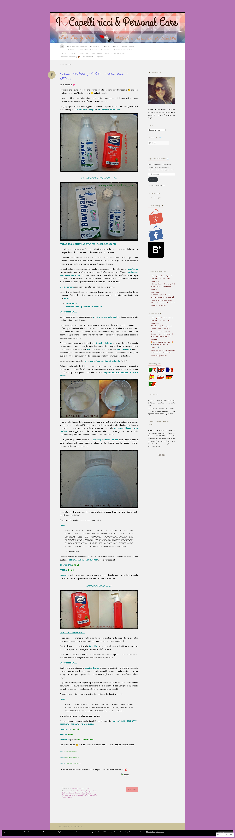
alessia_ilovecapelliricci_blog (73, 763)
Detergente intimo (79, 793)
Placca (64, 797)
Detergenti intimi (84, 788)
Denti (71, 793)
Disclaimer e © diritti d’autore (115, 53)
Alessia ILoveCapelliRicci (71, 751)
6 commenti (132, 789)
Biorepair (89, 791)
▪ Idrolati (116, 46)
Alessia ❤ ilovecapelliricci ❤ (72, 757)
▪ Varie (73, 53)
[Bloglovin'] (156, 257)
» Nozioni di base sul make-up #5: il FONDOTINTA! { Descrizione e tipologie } (163, 286)
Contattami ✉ (97, 53)
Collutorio (75, 788)
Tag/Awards (100, 57)
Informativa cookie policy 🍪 (70, 57)
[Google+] (156, 224)
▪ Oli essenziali (105, 50)
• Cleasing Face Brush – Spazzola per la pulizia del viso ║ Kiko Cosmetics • (162, 320)
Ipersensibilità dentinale (70, 795)
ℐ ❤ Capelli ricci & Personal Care (117, 28)
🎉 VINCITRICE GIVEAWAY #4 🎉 (162, 342)
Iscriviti (152, 180)
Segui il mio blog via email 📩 (159, 158)
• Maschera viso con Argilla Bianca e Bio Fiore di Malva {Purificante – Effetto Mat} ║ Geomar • (163, 352)
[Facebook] (156, 240)
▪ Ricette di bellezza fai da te (122, 50)
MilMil (95, 795)
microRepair (89, 795)
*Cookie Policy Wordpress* (155, 832)
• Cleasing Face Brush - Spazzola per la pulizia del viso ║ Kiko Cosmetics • (162, 278)
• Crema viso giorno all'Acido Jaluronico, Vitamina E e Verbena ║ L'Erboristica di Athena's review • (162, 297)
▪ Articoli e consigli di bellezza (77, 46)
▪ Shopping (64, 53)
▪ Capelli (107, 46)
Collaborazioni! (84, 53)
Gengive (88, 793)
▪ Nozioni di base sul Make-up (87, 50)
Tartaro (69, 797)
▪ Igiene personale (128, 46)
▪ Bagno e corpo (95, 46)
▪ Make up (70, 50)
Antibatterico (81, 791)
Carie (94, 791)
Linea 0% (81, 795)
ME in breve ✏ (88, 57)
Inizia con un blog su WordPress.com (70, 827)
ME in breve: (155, 292)
